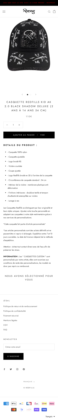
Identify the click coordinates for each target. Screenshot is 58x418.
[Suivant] (35, 94)
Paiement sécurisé (10, 315)
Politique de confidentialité (14, 311)
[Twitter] (11, 369)
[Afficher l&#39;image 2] (30, 94)
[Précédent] (22, 94)
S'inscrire (13, 356)
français (27, 382)
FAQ (5, 329)
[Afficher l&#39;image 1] (27, 94)
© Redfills (29, 388)
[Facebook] (4, 369)
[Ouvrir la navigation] (4, 11)
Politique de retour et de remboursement (20, 306)
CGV (5, 325)
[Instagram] (17, 369)
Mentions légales (10, 320)
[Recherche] (49, 11)
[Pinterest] (24, 369)
